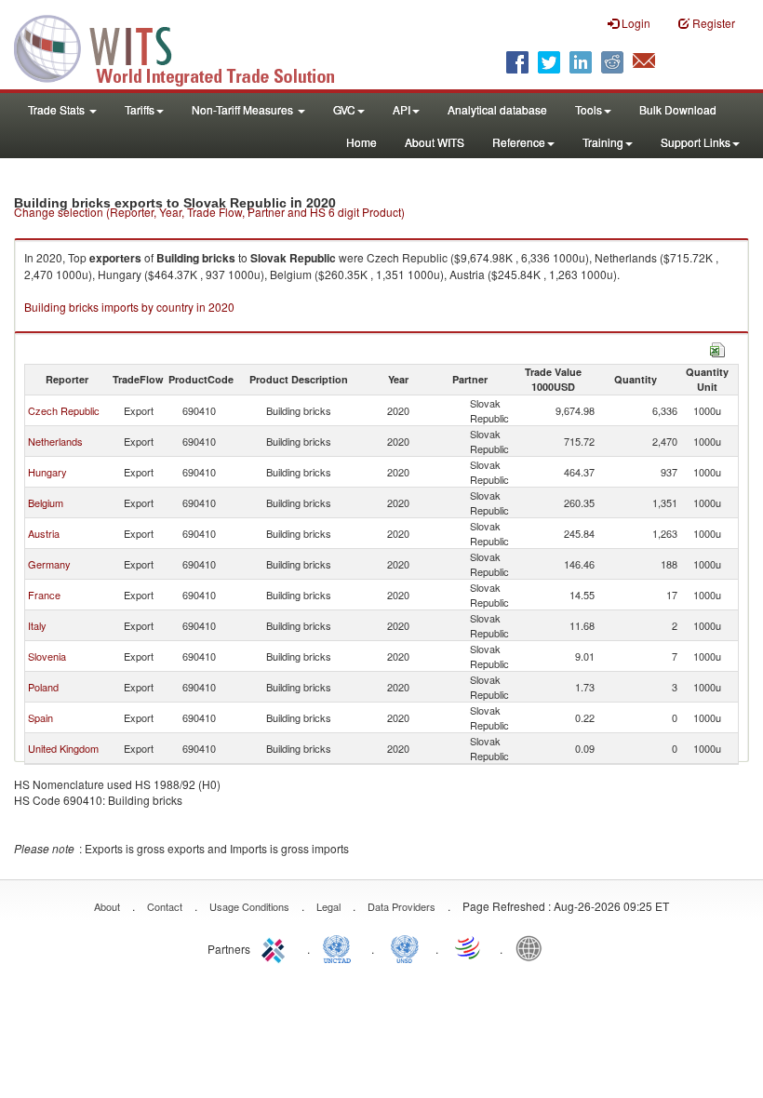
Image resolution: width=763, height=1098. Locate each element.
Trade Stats (57, 109)
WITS (186, 46)
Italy (37, 625)
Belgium (45, 502)
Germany (49, 563)
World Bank (533, 947)
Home (361, 142)
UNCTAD (340, 947)
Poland (43, 686)
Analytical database (497, 109)
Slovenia (47, 656)
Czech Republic (64, 410)
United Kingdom (63, 748)
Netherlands (55, 441)
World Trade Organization (469, 947)
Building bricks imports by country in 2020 (129, 307)
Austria (44, 533)
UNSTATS (404, 947)
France (44, 594)
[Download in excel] (717, 347)
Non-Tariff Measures (244, 109)
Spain (40, 717)
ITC (276, 947)
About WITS (434, 142)
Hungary (47, 471)
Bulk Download (677, 109)
